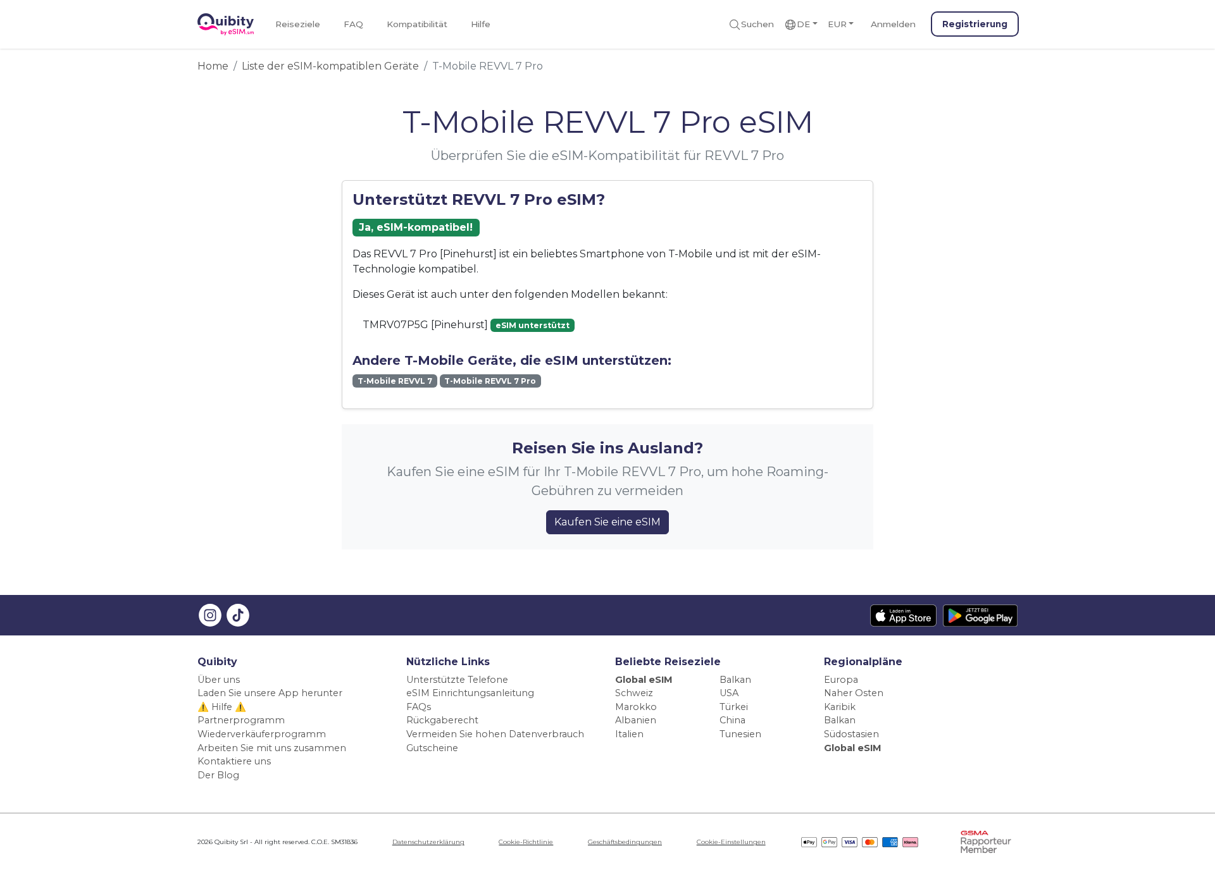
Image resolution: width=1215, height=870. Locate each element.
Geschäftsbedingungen (625, 842)
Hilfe (480, 24)
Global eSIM (644, 679)
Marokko (636, 707)
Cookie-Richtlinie (526, 842)
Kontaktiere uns (234, 761)
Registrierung (974, 24)
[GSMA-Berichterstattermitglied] (986, 842)
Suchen (757, 24)
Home (212, 66)
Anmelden (893, 24)
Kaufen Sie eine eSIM (607, 522)
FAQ (353, 24)
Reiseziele (297, 24)
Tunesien (740, 734)
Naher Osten (853, 693)
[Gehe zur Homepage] (225, 24)
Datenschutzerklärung (428, 842)
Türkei (734, 707)
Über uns (218, 679)
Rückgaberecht (442, 720)
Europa (841, 679)
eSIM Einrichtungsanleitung (470, 693)
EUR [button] (837, 24)
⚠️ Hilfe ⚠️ (221, 707)
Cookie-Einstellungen (731, 842)
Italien (629, 734)
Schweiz (634, 693)
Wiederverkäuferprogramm (261, 734)
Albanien (635, 720)
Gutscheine (432, 748)
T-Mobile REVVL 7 (395, 381)
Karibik (840, 707)
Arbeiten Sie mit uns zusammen (271, 748)
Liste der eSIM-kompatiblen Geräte (330, 66)
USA (729, 693)
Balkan (735, 679)
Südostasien (851, 734)
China (732, 720)
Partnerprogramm (241, 720)
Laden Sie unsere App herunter (269, 693)
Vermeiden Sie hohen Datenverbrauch (495, 734)
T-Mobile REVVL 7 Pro (490, 381)
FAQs (418, 707)
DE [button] (803, 24)
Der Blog (218, 775)
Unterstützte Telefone (457, 679)
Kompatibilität (417, 24)
